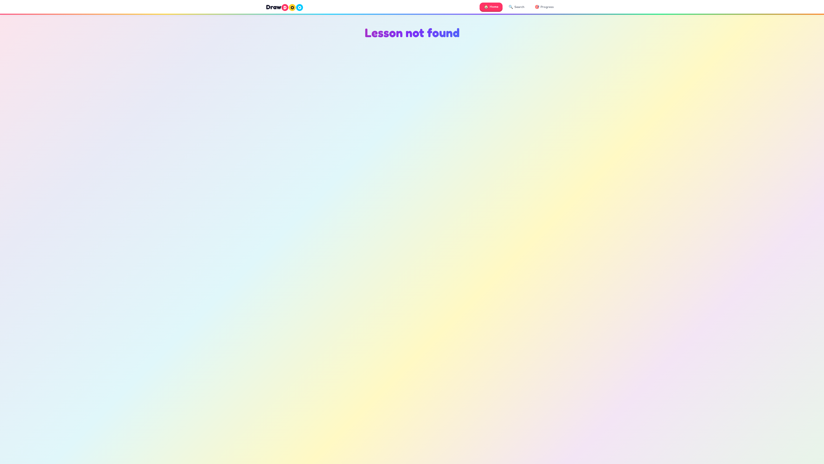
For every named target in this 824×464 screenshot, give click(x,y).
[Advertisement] (412, 86)
